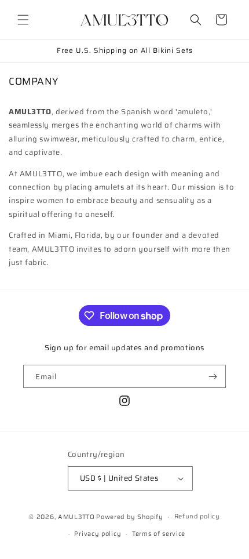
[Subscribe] (212, 376)
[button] (23, 19)
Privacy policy (97, 534)
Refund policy (197, 516)
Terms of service (158, 534)
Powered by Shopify (129, 517)
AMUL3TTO (76, 517)
